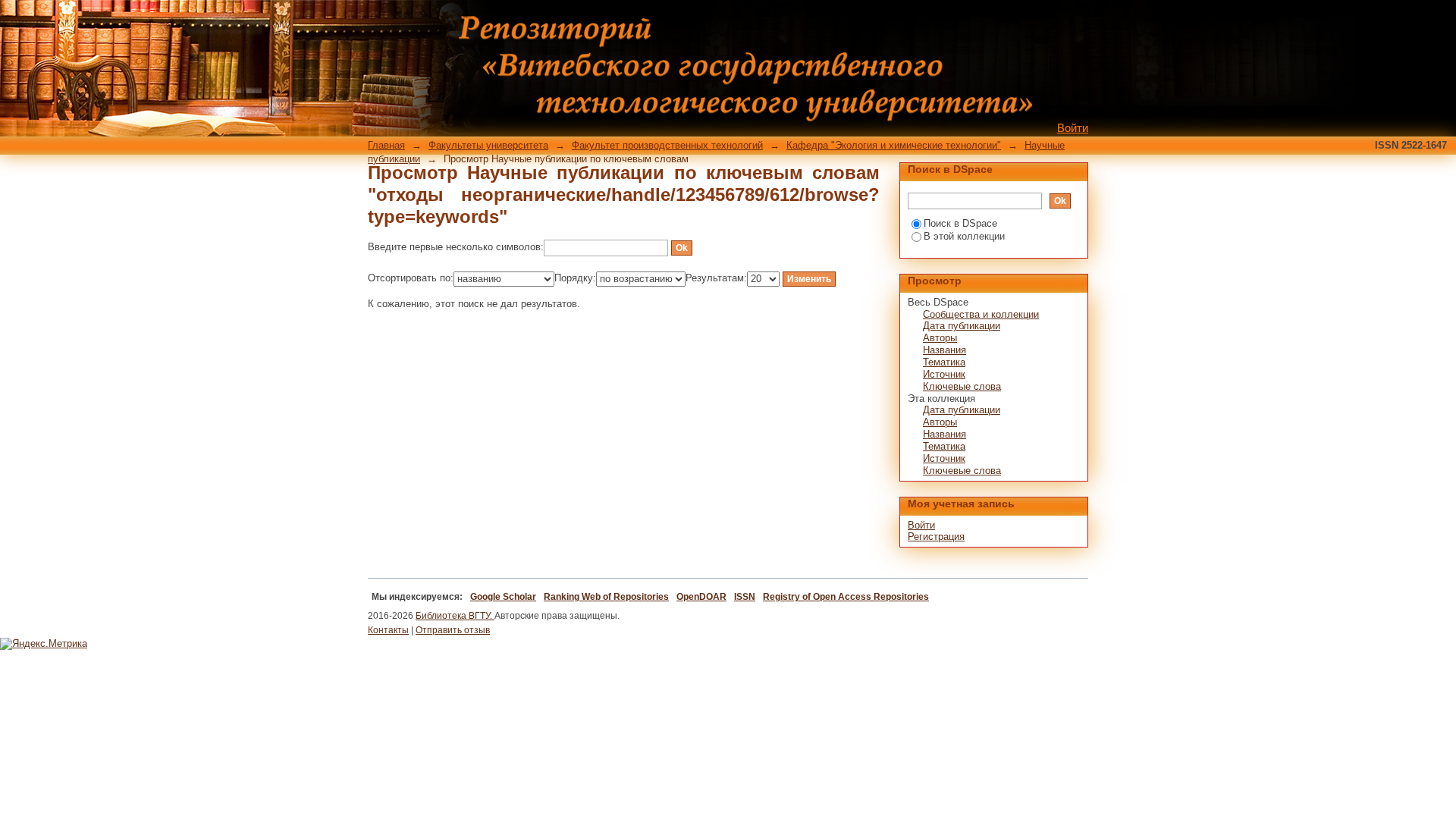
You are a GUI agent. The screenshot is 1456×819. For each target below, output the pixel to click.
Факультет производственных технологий (667, 145)
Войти (1072, 127)
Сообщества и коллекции (981, 314)
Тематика (944, 362)
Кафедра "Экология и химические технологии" (893, 145)
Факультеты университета (488, 145)
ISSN (744, 597)
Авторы (940, 338)
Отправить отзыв (453, 630)
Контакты (388, 630)
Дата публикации (961, 325)
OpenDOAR (701, 597)
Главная (386, 145)
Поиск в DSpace (960, 223)
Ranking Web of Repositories (606, 597)
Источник (944, 374)
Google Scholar (503, 597)
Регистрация (936, 536)
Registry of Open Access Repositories (846, 597)
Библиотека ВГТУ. (455, 615)
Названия (944, 350)
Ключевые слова (962, 386)
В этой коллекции (964, 236)
